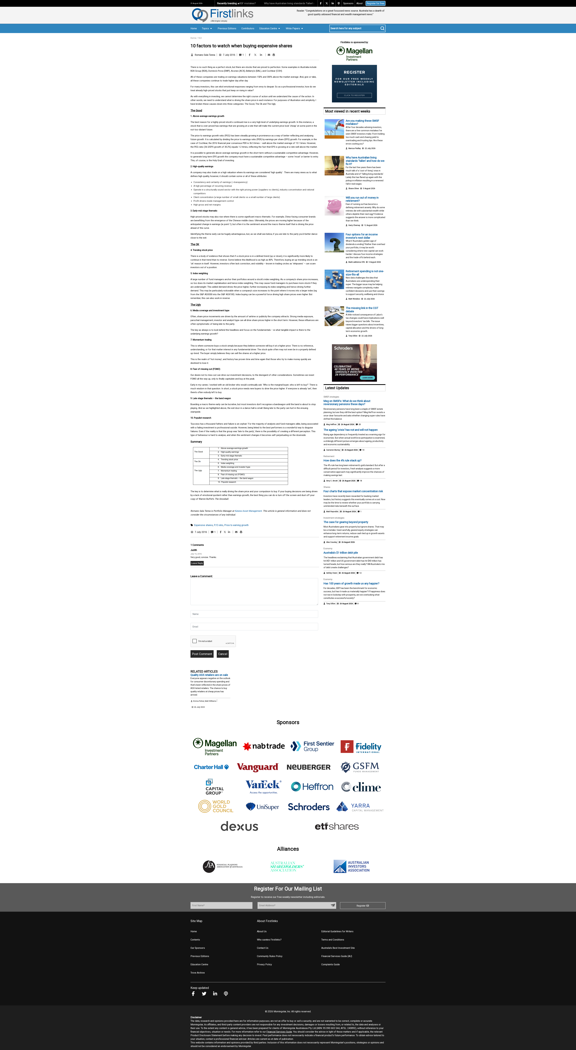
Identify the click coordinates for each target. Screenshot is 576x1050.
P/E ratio (218, 525)
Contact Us (262, 948)
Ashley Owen (331, 573)
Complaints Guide (330, 964)
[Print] (273, 54)
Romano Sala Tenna (205, 54)
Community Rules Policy (269, 956)
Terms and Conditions (332, 939)
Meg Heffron (331, 424)
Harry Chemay (354, 225)
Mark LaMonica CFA (356, 262)
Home (193, 28)
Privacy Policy (264, 964)
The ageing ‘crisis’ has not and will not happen (351, 429)
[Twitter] (255, 54)
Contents (195, 939)
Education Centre (199, 964)
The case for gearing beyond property (346, 522)
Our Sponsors (197, 948)
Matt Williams (210, 701)
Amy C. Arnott (332, 481)
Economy (328, 548)
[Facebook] (249, 54)
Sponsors (348, 3)
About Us (262, 931)
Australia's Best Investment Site (338, 948)
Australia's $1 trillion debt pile (341, 552)
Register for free (375, 3)
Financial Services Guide (279, 1031)
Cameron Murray (333, 450)
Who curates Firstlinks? (269, 939)
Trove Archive (197, 972)
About (359, 3)
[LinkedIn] (261, 54)
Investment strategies (334, 518)
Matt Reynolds (332, 512)
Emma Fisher (198, 701)
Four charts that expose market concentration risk (353, 491)
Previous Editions (227, 28)
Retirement (329, 456)
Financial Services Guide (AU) (336, 956)
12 (360, 573)
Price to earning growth (236, 525)
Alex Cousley (331, 542)
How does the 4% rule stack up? (343, 460)
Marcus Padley (354, 148)
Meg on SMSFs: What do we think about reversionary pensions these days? (347, 402)
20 (359, 424)
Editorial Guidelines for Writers (337, 931)
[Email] (268, 54)
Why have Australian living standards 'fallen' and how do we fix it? (261, 3)
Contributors (247, 28)
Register (361, 905)
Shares (327, 487)
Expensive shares (203, 525)
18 (360, 481)
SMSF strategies (331, 397)
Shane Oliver (353, 188)
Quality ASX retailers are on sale (209, 674)
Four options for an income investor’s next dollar (362, 236)
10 (363, 450)
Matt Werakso (354, 299)
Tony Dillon (352, 336)
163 (200, 38)
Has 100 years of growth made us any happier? (351, 583)
